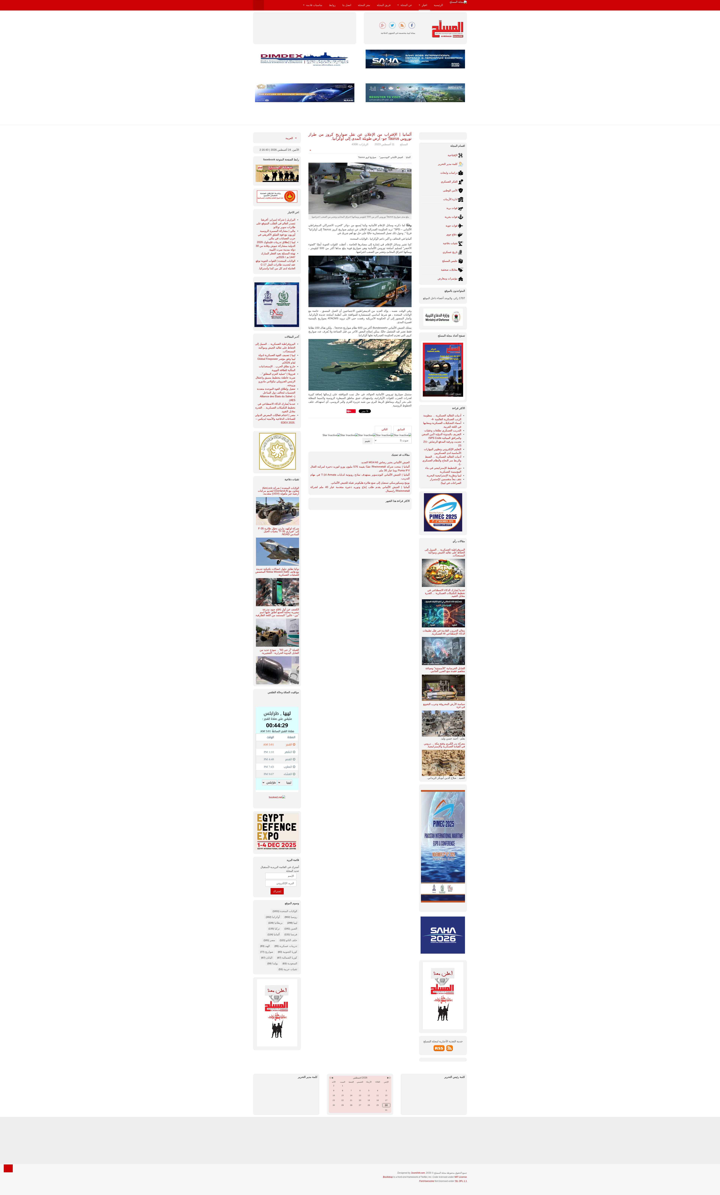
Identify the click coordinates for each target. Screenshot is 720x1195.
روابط (332, 5)
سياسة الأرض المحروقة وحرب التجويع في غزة (444, 705)
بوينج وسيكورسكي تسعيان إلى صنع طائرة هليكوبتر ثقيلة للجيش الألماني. (370, 482)
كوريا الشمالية (289, 957)
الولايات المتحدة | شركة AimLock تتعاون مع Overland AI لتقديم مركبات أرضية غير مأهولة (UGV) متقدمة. (278, 490)
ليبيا (295, 922)
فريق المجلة (384, 5)
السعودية (292, 963)
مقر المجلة (364, 5)
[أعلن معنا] (277, 1012)
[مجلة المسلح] (458, 2)
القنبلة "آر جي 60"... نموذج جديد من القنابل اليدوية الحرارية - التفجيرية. (279, 651)
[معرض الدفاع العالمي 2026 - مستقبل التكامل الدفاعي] (304, 92)
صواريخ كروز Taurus (367, 157)
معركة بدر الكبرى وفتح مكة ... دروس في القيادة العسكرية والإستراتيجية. (444, 745)
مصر (272, 940)
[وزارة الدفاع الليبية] (443, 316)
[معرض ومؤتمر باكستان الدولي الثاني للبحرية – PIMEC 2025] (276, 304)
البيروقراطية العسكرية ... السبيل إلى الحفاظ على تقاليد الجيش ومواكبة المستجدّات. (445, 552)
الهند (267, 945)
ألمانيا (408, 157)
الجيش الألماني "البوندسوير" (391, 157)
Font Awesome (426, 1181)
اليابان (269, 957)
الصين (294, 928)
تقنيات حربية (290, 969)
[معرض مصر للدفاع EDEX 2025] (277, 831)
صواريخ (269, 951)
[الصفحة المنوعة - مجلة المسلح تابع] (277, 173)
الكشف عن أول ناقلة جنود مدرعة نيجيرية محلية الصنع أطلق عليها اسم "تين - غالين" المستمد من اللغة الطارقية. (277, 612)
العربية (290, 138)
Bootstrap (388, 1177)
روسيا (294, 916)
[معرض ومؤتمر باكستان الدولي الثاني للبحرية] (443, 511)
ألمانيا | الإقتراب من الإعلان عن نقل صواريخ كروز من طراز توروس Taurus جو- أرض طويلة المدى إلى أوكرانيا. (360, 136)
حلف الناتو (291, 940)
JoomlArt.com (418, 1173)
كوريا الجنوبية (290, 951)
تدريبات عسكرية (288, 945)
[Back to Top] (8, 1168)
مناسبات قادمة (313, 5)
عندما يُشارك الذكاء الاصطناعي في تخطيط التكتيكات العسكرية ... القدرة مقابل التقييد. (445, 593)
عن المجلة (406, 5)
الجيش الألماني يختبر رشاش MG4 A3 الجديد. (385, 462)
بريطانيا (278, 922)
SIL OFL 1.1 (461, 1181)
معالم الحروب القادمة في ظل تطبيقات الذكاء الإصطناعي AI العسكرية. (444, 632)
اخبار (424, 5)
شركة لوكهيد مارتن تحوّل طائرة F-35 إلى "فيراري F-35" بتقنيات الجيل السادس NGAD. (278, 531)
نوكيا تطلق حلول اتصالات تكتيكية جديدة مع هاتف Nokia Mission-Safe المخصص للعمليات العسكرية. (277, 571)
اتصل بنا (346, 5)
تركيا (277, 928)
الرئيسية (438, 5)
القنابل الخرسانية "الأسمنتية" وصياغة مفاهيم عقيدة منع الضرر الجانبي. (445, 670)
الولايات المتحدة (288, 911)
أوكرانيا (276, 916)
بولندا (275, 963)
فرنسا (294, 934)
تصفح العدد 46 (453, 393)
